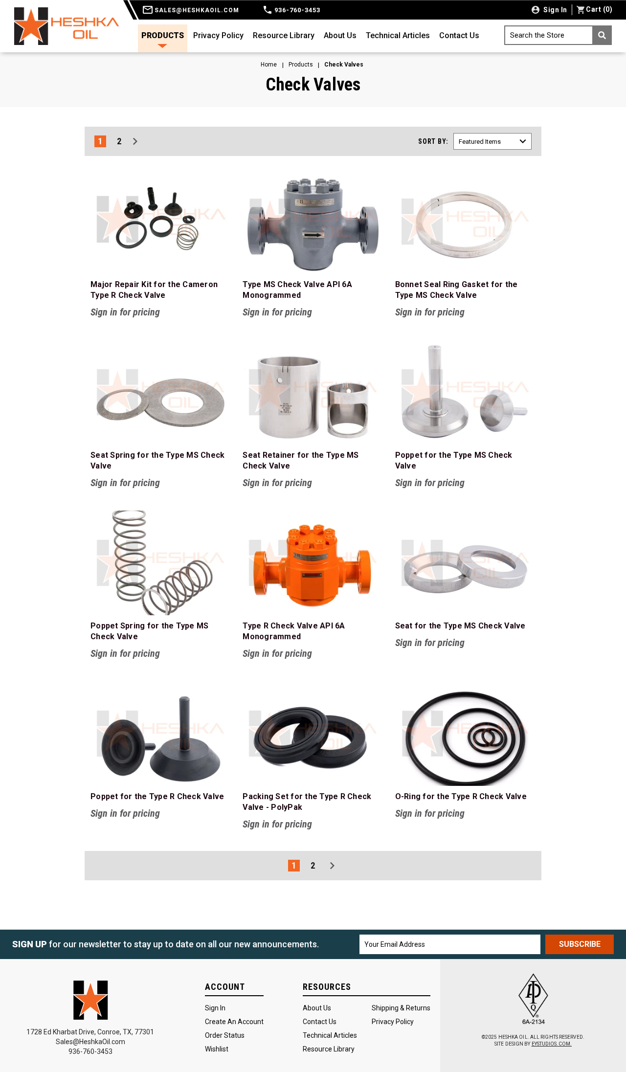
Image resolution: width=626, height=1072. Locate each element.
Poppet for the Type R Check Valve (157, 796)
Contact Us (459, 35)
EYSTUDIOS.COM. (552, 1044)
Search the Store (537, 35)
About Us (340, 35)
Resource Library (283, 35)
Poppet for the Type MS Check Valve (454, 460)
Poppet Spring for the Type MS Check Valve (149, 631)
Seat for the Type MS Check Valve (460, 625)
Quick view (160, 221)
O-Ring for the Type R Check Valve (461, 796)
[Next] (135, 141)
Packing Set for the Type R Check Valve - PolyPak (307, 802)
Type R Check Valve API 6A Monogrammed (294, 631)
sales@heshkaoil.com (196, 10)
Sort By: (433, 141)
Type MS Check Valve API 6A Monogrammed (297, 290)
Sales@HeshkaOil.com (90, 1042)
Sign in (554, 10)
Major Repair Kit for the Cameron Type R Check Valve (154, 290)
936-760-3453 (296, 10)
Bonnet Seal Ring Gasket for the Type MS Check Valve (456, 290)
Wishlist (216, 1049)
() (599, 9)
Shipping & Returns (401, 1008)
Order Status (225, 1035)
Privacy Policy (218, 35)
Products (162, 35)
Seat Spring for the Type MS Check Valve (157, 460)
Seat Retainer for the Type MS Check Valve (300, 460)
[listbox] (492, 141)
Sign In (215, 1008)
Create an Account (234, 1022)
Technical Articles (398, 35)
